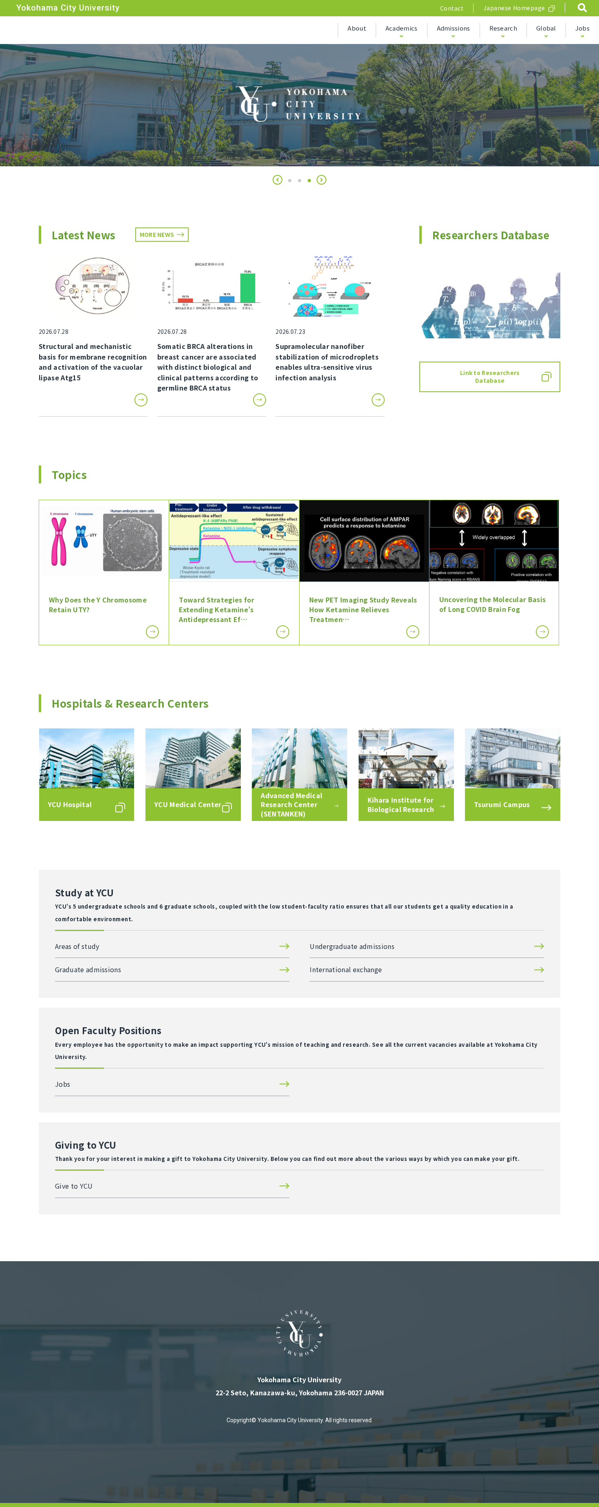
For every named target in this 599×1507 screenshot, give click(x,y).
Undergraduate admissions (352, 946)
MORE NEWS (157, 234)
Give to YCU (74, 1186)
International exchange (346, 969)
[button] (277, 180)
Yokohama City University (68, 8)
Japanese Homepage (514, 8)
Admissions (453, 28)
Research (503, 28)
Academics (401, 28)
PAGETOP (570, 1479)
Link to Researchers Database (490, 376)
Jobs (582, 28)
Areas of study (77, 946)
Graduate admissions (88, 969)
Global (546, 28)
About (357, 28)
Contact (452, 8)
